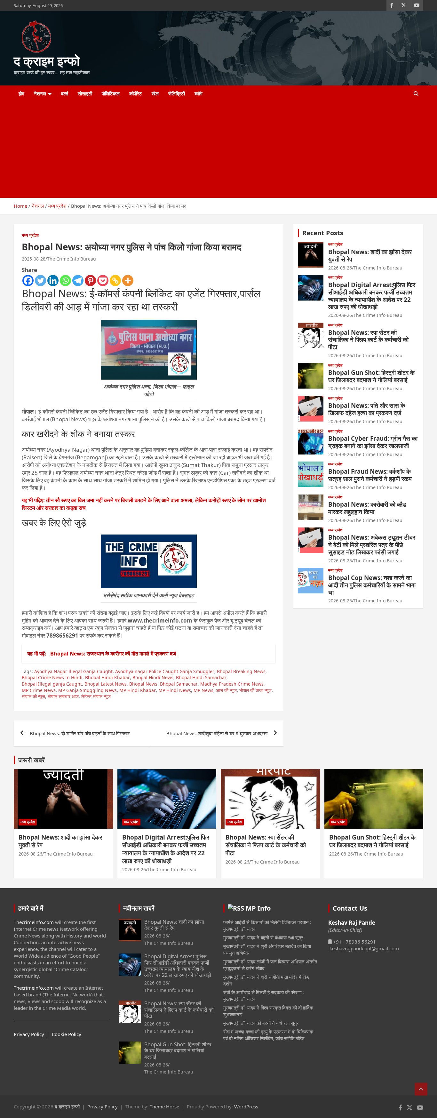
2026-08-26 (340, 268)
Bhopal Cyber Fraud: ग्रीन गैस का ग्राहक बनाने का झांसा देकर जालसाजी (372, 442)
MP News (203, 690)
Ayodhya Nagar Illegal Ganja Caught (73, 671)
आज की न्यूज (226, 690)
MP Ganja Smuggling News (87, 690)
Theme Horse (164, 1106)
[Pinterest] (90, 280)
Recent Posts (322, 233)
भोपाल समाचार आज (63, 696)
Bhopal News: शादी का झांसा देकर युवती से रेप (370, 255)
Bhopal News (143, 684)
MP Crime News (39, 690)
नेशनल (40, 93)
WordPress (246, 1106)
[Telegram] (77, 280)
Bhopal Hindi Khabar (107, 677)
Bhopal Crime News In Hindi (52, 677)
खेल (155, 93)
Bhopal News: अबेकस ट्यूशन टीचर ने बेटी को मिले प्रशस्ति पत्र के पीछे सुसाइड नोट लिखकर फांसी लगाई (371, 544)
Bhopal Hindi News (152, 677)
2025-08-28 (33, 259)
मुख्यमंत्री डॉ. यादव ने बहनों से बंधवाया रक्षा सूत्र (263, 937)
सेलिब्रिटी (176, 93)
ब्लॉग (199, 93)
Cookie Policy (66, 1034)
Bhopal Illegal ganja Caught (52, 684)
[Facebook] (28, 280)
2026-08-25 (340, 561)
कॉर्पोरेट (135, 93)
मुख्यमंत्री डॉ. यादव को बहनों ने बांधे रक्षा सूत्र (261, 1023)
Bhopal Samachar (179, 684)
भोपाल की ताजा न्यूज (255, 690)
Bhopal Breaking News (241, 671)
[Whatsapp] (65, 280)
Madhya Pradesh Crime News (232, 684)
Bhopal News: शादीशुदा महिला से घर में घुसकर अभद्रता (216, 733)
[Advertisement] (210, 150)
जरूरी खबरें (31, 760)
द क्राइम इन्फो (47, 60)
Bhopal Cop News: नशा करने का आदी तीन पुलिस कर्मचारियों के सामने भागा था (372, 585)
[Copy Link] (115, 280)
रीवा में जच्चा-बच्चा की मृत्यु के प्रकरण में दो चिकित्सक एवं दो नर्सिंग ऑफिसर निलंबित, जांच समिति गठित (268, 1035)
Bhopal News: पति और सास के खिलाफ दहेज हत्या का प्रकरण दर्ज (366, 409)
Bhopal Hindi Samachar (201, 677)
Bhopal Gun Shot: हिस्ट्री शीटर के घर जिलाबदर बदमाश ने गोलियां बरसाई (371, 376)
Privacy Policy (29, 1034)
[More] (127, 280)
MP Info (258, 908)
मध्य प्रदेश (30, 235)
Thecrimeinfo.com (34, 922)
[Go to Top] (421, 1089)
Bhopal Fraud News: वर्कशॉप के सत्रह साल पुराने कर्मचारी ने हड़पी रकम (370, 475)
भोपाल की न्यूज (33, 696)
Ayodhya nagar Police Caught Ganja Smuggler (164, 671)
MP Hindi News (174, 690)
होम (21, 93)
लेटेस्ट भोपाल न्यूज (96, 696)
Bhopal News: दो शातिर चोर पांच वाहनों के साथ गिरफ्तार (80, 733)
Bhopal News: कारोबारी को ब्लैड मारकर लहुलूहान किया (367, 508)
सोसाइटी (85, 93)
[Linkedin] (53, 280)
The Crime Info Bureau (71, 259)
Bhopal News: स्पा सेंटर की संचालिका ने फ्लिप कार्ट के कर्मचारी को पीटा (368, 339)
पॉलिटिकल (111, 93)
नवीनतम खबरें (139, 908)
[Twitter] (40, 280)
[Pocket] (102, 280)
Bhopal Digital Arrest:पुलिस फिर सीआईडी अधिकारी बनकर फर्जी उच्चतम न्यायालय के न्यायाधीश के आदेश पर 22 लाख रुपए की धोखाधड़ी (371, 296)
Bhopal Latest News (105, 684)
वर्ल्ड (64, 93)
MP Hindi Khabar (137, 690)
